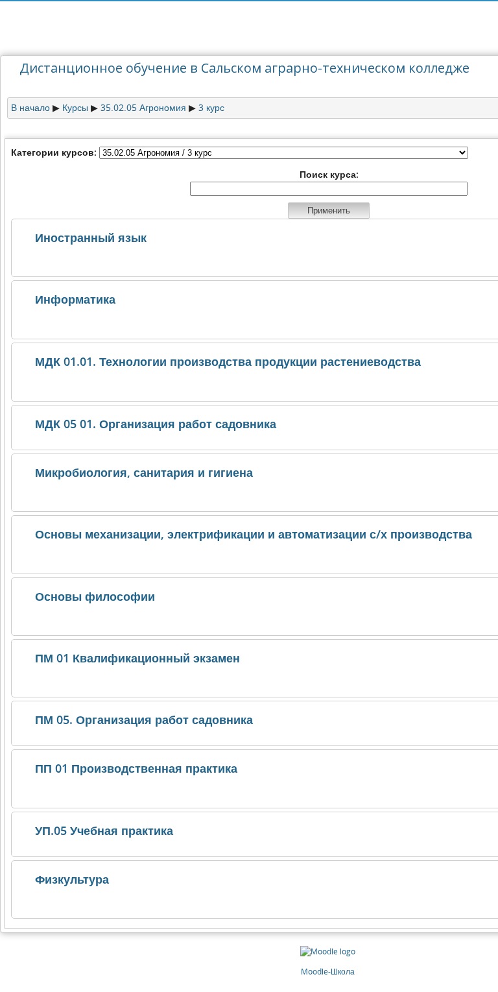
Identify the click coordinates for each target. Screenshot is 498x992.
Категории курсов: (54, 152)
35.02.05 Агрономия (143, 107)
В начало (30, 107)
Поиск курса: (329, 174)
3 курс (211, 107)
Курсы (75, 107)
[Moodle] (327, 951)
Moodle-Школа (328, 971)
